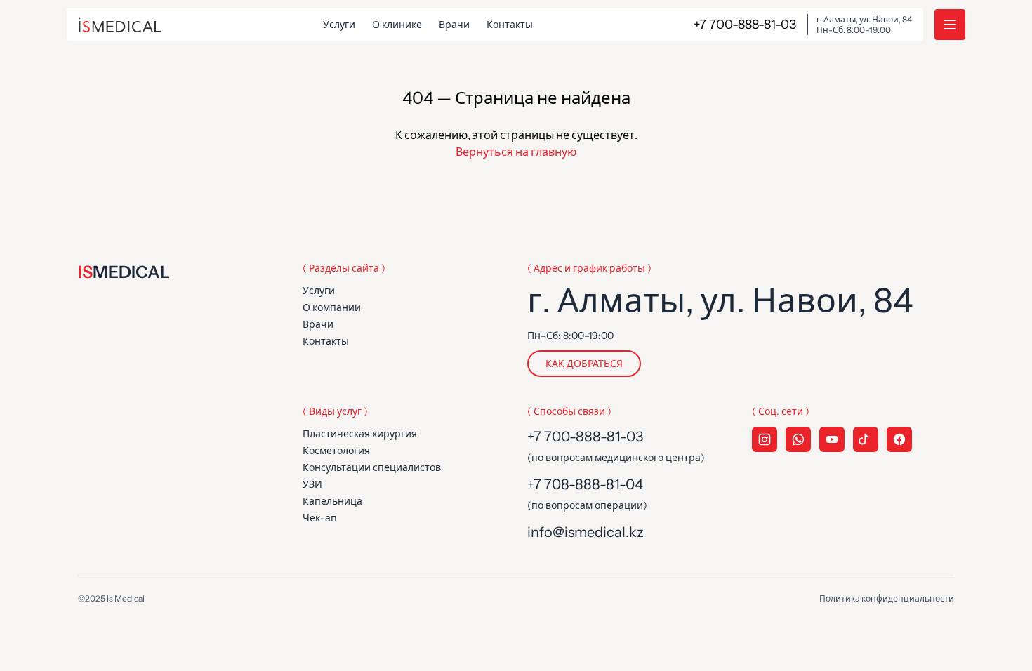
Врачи (454, 24)
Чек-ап (320, 518)
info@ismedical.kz (585, 532)
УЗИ (312, 484)
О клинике (397, 24)
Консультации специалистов (372, 467)
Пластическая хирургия (360, 433)
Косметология (336, 450)
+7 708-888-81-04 (585, 484)
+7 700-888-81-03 (585, 436)
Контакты (510, 24)
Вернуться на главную (516, 152)
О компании (332, 307)
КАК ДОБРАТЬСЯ (584, 363)
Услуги (339, 24)
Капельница (332, 501)
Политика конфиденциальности (886, 598)
